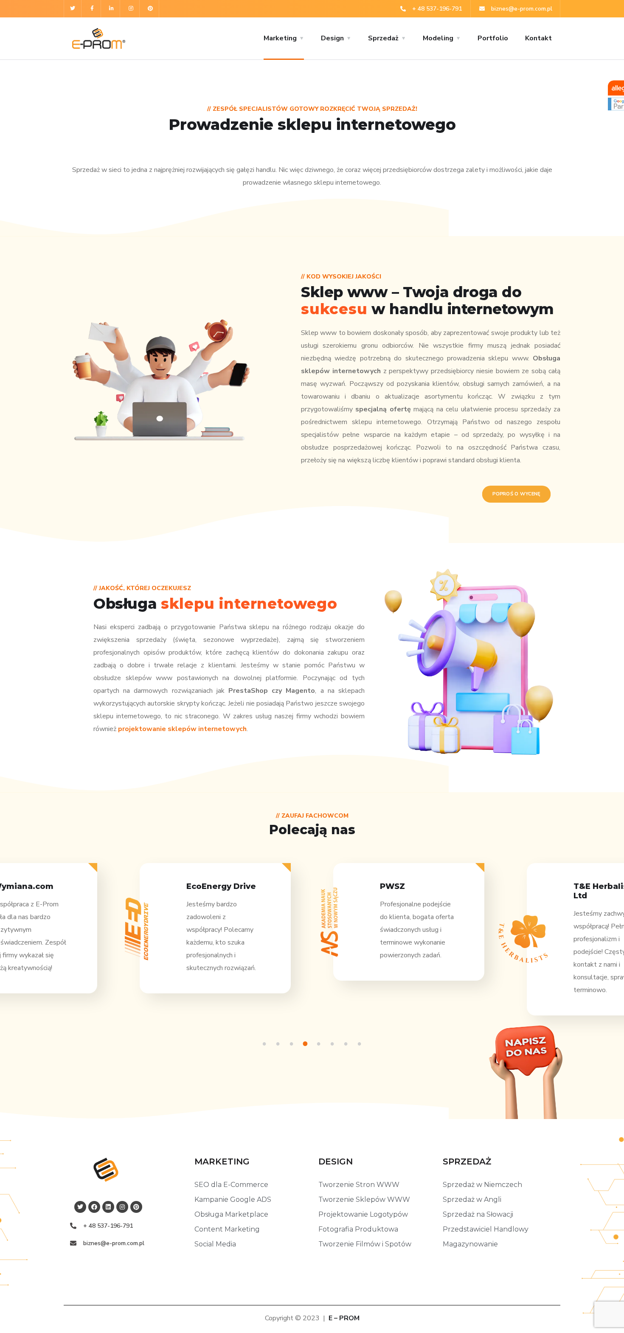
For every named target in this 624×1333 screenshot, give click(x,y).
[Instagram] (131, 8)
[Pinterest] (150, 8)
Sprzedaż (383, 38)
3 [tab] (293, 1043)
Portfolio (493, 38)
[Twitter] (73, 8)
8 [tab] (361, 1043)
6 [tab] (333, 1043)
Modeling (438, 38)
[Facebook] (94, 1207)
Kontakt (538, 38)
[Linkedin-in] (112, 8)
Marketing (280, 38)
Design (332, 38)
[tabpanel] (409, 929)
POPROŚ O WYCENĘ (516, 494)
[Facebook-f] (92, 8)
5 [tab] (320, 1043)
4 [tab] (306, 1043)
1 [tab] (265, 1043)
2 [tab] (279, 1043)
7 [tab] (347, 1043)
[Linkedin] (108, 1207)
